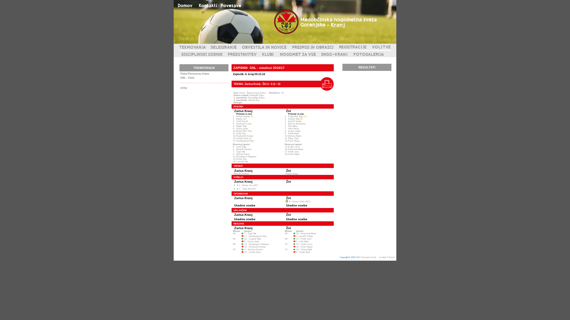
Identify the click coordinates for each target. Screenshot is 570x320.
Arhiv (183, 88)
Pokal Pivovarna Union (194, 73)
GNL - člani (187, 77)
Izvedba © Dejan (387, 257)
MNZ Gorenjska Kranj (366, 257)
